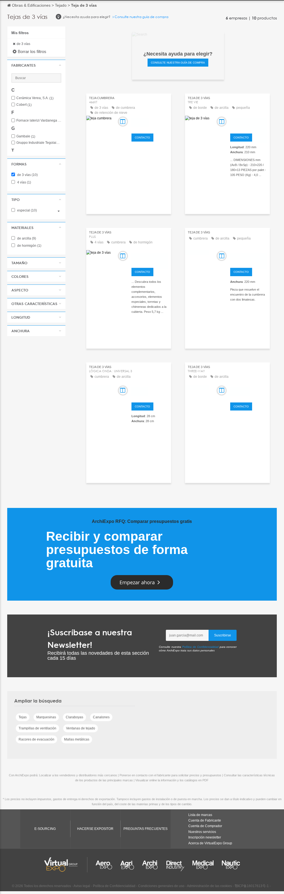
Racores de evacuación (36, 739)
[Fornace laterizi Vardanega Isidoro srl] (248, 122)
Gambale (25, 136)
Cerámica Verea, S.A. (35, 98)
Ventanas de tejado (80, 728)
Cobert (24, 105)
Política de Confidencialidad (200, 646)
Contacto (142, 137)
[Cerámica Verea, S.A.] (248, 257)
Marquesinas (46, 717)
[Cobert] (149, 391)
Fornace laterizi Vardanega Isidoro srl (38, 121)
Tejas (23, 717)
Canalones (101, 717)
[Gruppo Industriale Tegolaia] (149, 257)
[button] (36, 65)
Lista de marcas (200, 815)
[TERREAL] (149, 122)
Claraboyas (74, 717)
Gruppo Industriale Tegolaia (38, 143)
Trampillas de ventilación (37, 728)
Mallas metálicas (76, 739)
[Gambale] (248, 391)
